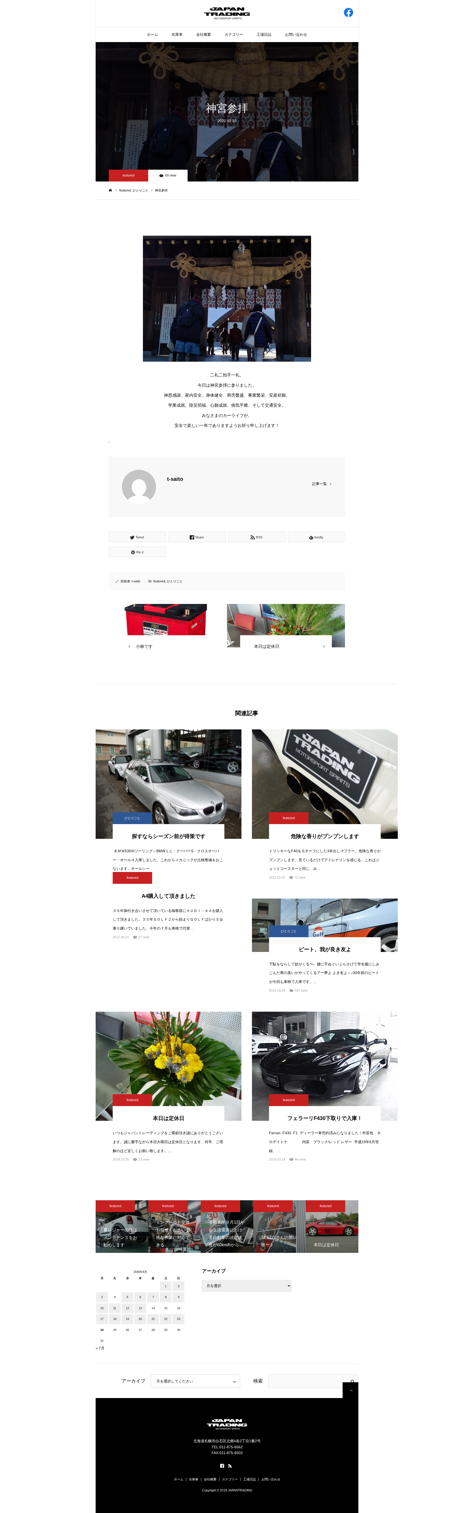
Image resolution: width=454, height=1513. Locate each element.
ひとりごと (175, 581)
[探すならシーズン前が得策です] (168, 784)
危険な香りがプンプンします (325, 836)
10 (102, 1308)
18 (114, 1318)
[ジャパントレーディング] (227, 13)
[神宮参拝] (168, 625)
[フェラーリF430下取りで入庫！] (325, 1066)
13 (140, 1308)
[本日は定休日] (168, 1066)
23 (178, 1318)
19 (127, 1318)
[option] (122, 1226)
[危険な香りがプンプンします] (325, 784)
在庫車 (177, 34)
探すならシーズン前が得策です (168, 836)
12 (127, 1308)
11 (114, 1308)
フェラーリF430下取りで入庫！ (324, 1118)
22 (165, 1318)
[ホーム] (110, 190)
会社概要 (203, 34)
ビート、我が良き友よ (325, 949)
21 (153, 1318)
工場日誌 (264, 34)
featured (129, 175)
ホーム (152, 34)
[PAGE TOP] (350, 1390)
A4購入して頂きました (168, 896)
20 (140, 1318)
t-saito (175, 479)
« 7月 (100, 1348)
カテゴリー (234, 34)
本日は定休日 (168, 1118)
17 (102, 1318)
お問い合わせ (296, 34)
